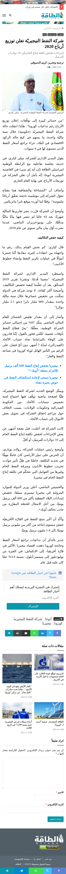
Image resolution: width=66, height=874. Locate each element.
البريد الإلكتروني (54, 804)
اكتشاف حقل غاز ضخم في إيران (41, 7)
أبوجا (48, 619)
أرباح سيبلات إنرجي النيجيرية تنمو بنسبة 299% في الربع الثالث (18, 725)
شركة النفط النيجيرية (28, 619)
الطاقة (18, 864)
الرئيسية (56, 28)
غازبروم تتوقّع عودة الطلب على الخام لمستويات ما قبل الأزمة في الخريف (49, 676)
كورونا (58, 623)
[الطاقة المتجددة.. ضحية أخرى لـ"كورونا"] (49, 710)
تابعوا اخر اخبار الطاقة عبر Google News (33, 575)
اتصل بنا (37, 859)
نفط (44, 35)
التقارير (47, 28)
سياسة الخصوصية (22, 859)
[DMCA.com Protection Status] (49, 847)
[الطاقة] (52, 15)
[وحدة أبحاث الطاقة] (33, 22)
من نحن (48, 859)
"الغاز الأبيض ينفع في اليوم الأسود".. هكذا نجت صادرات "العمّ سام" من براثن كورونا (18, 689)
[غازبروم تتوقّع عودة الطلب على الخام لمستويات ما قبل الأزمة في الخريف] (49, 662)
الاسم (60, 792)
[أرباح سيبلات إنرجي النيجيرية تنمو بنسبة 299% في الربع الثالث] (17, 710)
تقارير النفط (52, 35)
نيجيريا (46, 623)
